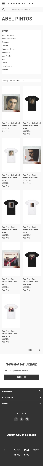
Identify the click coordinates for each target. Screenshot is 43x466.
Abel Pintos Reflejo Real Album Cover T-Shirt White (11, 177)
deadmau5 (6, 52)
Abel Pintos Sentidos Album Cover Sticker (30, 176)
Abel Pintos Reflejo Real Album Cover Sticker (11, 124)
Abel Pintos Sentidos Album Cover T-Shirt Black (9, 230)
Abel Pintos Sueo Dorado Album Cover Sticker (9, 281)
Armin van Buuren (9, 39)
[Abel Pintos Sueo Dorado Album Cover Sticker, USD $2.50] (11, 259)
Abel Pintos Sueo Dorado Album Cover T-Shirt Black (31, 281)
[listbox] (17, 81)
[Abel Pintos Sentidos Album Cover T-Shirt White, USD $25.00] (32, 207)
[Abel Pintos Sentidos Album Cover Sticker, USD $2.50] (32, 155)
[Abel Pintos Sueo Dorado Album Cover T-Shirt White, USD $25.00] (11, 311)
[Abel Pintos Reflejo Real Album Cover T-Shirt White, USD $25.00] (11, 155)
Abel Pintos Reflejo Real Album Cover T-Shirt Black (32, 126)
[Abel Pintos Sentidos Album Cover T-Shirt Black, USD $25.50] (11, 207)
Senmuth (5, 42)
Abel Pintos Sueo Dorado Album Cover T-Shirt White (10, 334)
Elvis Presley (6, 56)
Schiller (4, 63)
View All (5, 70)
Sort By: (5, 81)
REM (3, 59)
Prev (30, 350)
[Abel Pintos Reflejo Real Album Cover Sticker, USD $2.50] (11, 103)
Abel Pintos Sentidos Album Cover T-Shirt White (30, 230)
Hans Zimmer (7, 66)
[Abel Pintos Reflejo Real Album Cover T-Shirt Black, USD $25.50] (32, 103)
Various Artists (8, 35)
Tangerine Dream (8, 49)
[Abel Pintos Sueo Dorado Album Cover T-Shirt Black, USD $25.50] (32, 259)
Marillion (5, 46)
